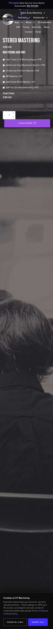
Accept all (38, 622)
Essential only (15, 622)
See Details (32, 6)
